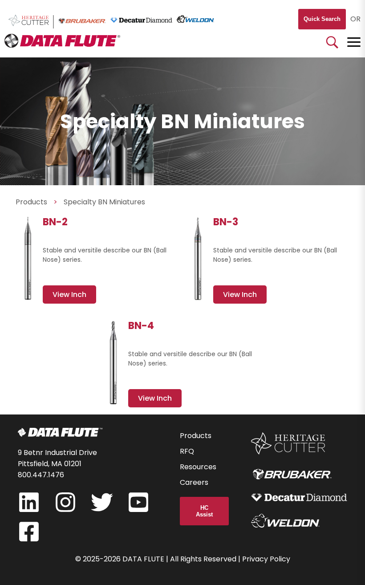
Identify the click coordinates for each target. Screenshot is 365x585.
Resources (198, 467)
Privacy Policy (266, 559)
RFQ (187, 451)
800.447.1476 (41, 475)
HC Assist (204, 511)
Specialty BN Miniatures (104, 202)
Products (31, 202)
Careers (194, 482)
